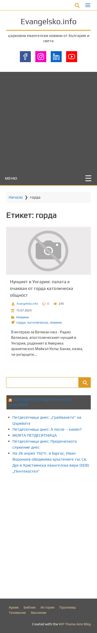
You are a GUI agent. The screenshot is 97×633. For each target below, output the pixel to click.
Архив (14, 607)
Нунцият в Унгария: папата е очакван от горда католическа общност (41, 288)
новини (56, 322)
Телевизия (17, 613)
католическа (37, 322)
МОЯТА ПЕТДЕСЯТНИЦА (34, 435)
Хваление (38, 613)
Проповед (67, 607)
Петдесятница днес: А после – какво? (47, 429)
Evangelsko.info (49, 21)
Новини (22, 317)
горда (21, 322)
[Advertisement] (48, 120)
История (47, 607)
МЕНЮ (11, 178)
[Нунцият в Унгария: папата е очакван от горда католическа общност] (48, 251)
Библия (30, 607)
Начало (16, 197)
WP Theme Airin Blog (75, 624)
